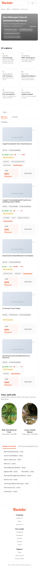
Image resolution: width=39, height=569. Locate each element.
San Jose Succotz (12, 487)
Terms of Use (19, 555)
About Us (19, 518)
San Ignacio (16, 9)
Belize (8, 9)
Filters (4, 112)
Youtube (19, 538)
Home (3, 9)
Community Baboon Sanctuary (16, 483)
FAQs (19, 552)
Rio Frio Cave (10, 479)
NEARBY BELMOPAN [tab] (9, 446)
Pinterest (19, 541)
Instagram (19, 535)
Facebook (19, 532)
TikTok (19, 545)
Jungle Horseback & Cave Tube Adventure (17, 144)
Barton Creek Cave (12, 460)
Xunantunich (10, 491)
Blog (19, 521)
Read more (33, 26)
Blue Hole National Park (13, 452)
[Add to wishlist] (33, 130)
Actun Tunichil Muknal (13, 456)
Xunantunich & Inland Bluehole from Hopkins (17, 256)
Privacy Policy (19, 559)
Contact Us (19, 524)
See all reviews (17, 165)
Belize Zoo (10, 464)
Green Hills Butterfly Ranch (14, 468)
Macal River (28, 471)
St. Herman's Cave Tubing (11, 308)
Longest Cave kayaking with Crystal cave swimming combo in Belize (16, 201)
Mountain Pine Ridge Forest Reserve (17, 475)
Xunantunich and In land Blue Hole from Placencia (16, 357)
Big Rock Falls (10, 471)
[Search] (28, 3)
